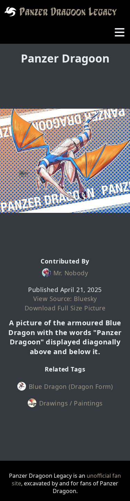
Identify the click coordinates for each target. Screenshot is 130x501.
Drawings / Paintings (71, 403)
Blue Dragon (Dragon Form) (71, 386)
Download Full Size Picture (65, 308)
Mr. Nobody (70, 273)
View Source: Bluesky (65, 298)
